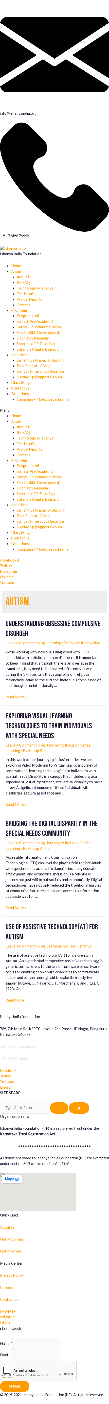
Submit (14, 1386)
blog (41, 643)
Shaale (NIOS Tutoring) (36, 344)
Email (5, 1355)
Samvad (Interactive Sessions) (41, 371)
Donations (20, 394)
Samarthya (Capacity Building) (41, 360)
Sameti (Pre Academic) (35, 321)
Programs (19, 310)
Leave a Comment (20, 643)
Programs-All (28, 316)
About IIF (25, 277)
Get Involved (10, 1251)
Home (16, 266)
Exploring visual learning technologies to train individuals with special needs (49, 726)
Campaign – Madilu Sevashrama (42, 399)
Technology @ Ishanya (35, 288)
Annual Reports (29, 299)
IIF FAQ (23, 282)
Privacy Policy (11, 1275)
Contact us (20, 388)
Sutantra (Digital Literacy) (38, 349)
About (16, 271)
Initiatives (19, 355)
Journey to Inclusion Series (68, 745)
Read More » (16, 697)
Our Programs (12, 1239)
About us (7, 1227)
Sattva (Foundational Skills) (39, 327)
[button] (54, 410)
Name (6, 1343)
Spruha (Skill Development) (38, 332)
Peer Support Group (33, 366)
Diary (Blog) (21, 382)
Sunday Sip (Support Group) (39, 377)
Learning (53, 643)
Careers (23, 305)
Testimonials (27, 294)
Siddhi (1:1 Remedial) (33, 338)
